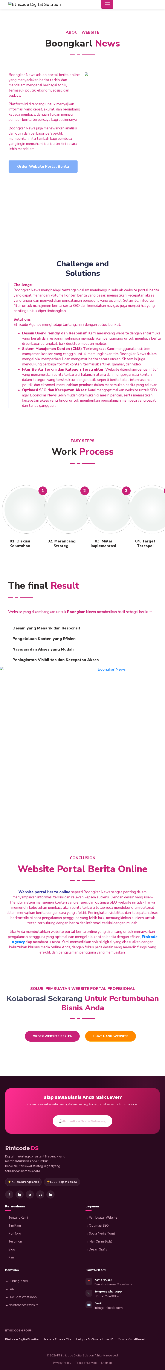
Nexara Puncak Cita (58, 1339)
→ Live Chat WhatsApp (21, 1297)
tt (29, 1194)
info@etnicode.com (109, 1307)
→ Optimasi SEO (97, 1225)
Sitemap (106, 1362)
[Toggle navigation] (107, 4)
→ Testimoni (14, 1241)
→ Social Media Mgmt (100, 1233)
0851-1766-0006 (107, 1296)
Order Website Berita (52, 1036)
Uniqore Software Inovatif (94, 1339)
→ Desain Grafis (96, 1249)
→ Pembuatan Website (101, 1217)
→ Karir (10, 1257)
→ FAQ (10, 1289)
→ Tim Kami (13, 1225)
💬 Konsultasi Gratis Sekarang (82, 1121)
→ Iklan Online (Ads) (99, 1241)
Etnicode (22, 1148)
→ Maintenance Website (21, 1305)
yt (40, 1194)
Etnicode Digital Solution (22, 1339)
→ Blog (10, 1249)
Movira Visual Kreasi (131, 1339)
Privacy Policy (62, 1362)
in (50, 1194)
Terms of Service (86, 1362)
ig (19, 1194)
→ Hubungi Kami (16, 1281)
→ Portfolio (13, 1233)
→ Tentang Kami (16, 1217)
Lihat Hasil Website (110, 1036)
